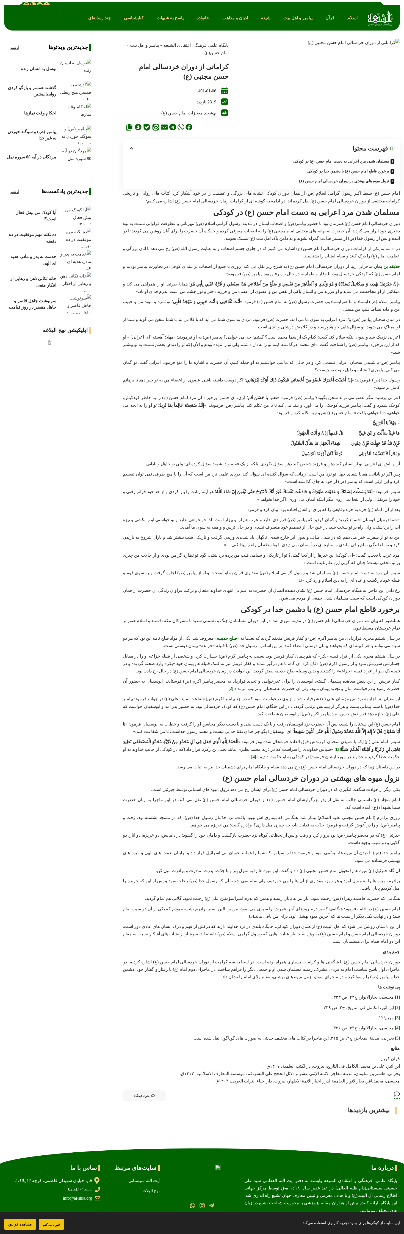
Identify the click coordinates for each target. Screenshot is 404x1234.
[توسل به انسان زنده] (75, 68)
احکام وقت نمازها (40, 113)
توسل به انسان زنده (38, 68)
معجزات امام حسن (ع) (182, 113)
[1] (299, 580)
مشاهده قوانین (20, 1224)
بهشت (210, 113)
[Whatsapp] (193, 1206)
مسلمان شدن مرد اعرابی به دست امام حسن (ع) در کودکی (341, 161)
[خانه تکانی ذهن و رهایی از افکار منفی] (75, 282)
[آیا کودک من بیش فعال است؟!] (75, 215)
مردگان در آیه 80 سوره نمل (31, 157)
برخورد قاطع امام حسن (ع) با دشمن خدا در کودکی (348, 171)
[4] (253, 756)
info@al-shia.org (77, 1198)
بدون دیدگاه (142, 1096)
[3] (338, 749)
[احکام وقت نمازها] (75, 112)
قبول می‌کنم (51, 1224)
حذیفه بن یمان (387, 266)
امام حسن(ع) (216, 52)
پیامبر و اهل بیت (144, 45)
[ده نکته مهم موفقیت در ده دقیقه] (75, 237)
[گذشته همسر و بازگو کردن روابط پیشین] (75, 90)
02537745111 (80, 1189)
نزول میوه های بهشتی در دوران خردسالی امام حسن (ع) (344, 181)
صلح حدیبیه (227, 638)
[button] (352, 18)
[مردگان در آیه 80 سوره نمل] (75, 156)
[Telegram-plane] (211, 1206)
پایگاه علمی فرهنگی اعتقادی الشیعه (196, 45)
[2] (230, 688)
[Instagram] (202, 1206)
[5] (251, 916)
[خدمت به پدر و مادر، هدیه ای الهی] (75, 260)
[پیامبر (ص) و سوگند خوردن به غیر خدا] (75, 134)
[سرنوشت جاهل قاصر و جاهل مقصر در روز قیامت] (75, 304)
